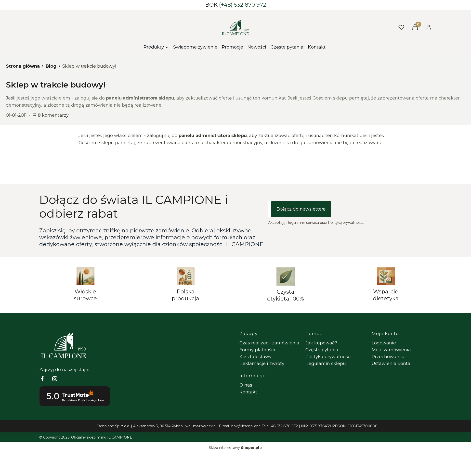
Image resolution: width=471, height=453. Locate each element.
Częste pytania (321, 349)
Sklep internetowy (234, 447)
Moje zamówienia (391, 349)
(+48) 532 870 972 (242, 4)
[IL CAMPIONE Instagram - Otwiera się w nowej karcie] (55, 379)
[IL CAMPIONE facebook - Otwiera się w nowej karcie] (42, 379)
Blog (51, 66)
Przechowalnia (388, 356)
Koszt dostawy (255, 356)
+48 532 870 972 (283, 426)
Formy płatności (257, 349)
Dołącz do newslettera (301, 209)
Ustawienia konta (391, 363)
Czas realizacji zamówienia (269, 343)
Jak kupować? (321, 343)
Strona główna (23, 66)
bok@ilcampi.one (246, 426)
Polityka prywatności (328, 356)
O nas (245, 385)
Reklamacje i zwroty (261, 363)
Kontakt (248, 392)
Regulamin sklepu (325, 363)
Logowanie (384, 343)
